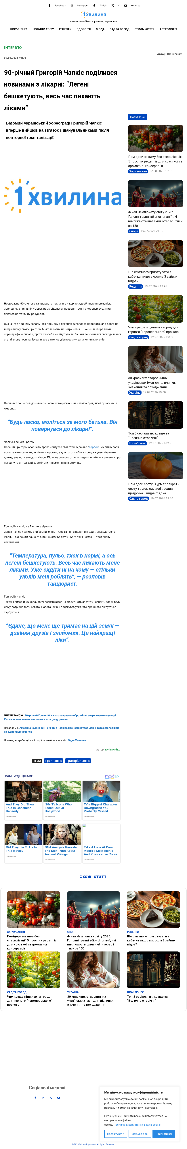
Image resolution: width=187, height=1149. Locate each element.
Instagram (82, 5)
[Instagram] (72, 6)
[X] (113, 6)
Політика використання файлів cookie (137, 1124)
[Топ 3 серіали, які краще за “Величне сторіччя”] (155, 415)
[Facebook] (49, 6)
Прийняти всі (164, 1133)
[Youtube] (126, 6)
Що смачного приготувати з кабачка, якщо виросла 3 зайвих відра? (152, 276)
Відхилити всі (139, 1133)
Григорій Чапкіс (78, 761)
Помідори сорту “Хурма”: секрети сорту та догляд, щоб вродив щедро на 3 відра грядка (153, 488)
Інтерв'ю (13, 47)
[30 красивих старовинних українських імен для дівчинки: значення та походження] (155, 359)
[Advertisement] (62, 271)
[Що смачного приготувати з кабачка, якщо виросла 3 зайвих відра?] (155, 253)
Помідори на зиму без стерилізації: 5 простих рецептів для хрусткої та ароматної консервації (155, 161)
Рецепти (135, 286)
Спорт (133, 231)
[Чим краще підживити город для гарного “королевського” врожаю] (155, 309)
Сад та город (138, 337)
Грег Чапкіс (53, 761)
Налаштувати (115, 1133)
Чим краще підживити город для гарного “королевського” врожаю (29, 1000)
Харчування (138, 171)
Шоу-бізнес (137, 443)
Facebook (60, 5)
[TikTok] (94, 6)
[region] (139, 1114)
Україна (134, 392)
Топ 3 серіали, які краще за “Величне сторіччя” (147, 998)
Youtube (135, 5)
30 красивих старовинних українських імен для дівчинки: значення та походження (152, 382)
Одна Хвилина (77, 740)
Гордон (93, 447)
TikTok (103, 5)
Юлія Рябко (174, 54)
